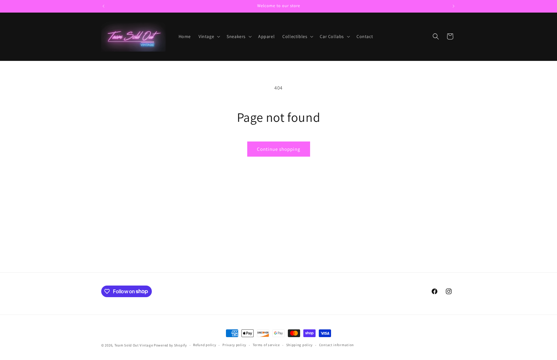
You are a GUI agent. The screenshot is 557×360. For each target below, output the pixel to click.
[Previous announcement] (103, 6)
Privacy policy (234, 345)
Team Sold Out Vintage (134, 345)
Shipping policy (299, 345)
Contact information (336, 345)
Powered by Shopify (170, 345)
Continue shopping (278, 149)
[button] (209, 36)
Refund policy (204, 345)
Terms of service (266, 345)
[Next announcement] (453, 6)
